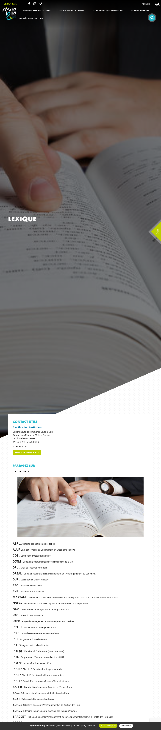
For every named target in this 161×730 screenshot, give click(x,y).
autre (30, 18)
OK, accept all (109, 726)
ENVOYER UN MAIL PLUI (27, 452)
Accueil (22, 18)
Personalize (126, 726)
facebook (29, 3)
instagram (34, 3)
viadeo (40, 3)
